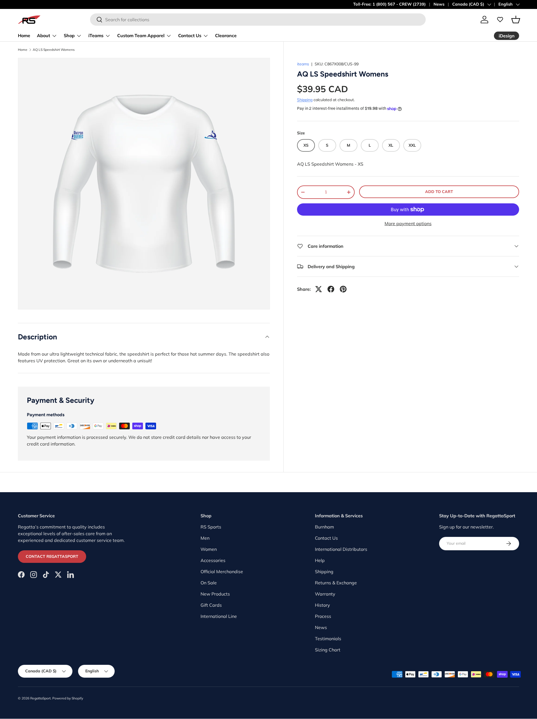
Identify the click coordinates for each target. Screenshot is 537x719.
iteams (303, 63)
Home (24, 35)
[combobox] (258, 19)
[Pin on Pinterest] (343, 289)
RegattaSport (40, 698)
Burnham (324, 527)
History (322, 605)
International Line (219, 616)
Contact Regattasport (52, 556)
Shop (69, 35)
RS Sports (211, 527)
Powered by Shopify (67, 698)
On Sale (209, 582)
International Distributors (341, 549)
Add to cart (439, 191)
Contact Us (189, 35)
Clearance (226, 35)
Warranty (325, 594)
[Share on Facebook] (331, 289)
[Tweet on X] (318, 289)
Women (209, 549)
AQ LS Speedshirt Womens (54, 49)
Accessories (213, 560)
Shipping (304, 99)
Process (323, 616)
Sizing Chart (327, 650)
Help (320, 560)
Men (205, 538)
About (43, 35)
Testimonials (328, 638)
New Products (215, 594)
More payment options (408, 223)
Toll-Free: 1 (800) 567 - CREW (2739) (389, 4)
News (439, 4)
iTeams (95, 35)
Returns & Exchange (336, 582)
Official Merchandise (222, 571)
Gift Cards (211, 605)
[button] (516, 19)
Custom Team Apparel (140, 35)
